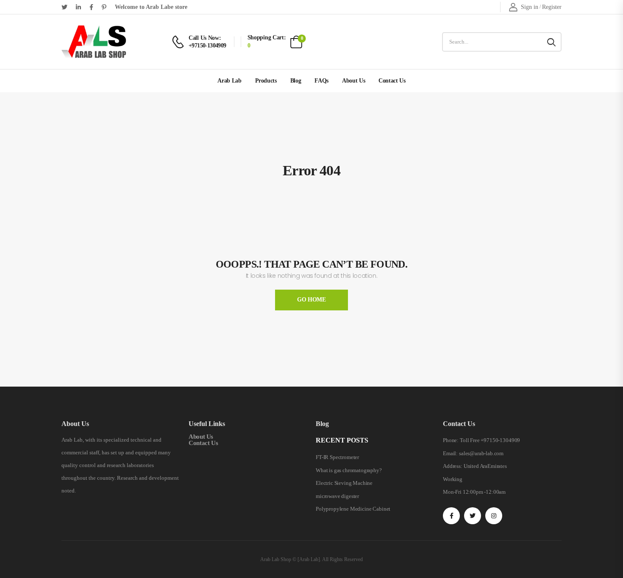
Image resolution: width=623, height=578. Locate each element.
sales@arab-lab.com (481, 453)
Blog (295, 80)
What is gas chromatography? (349, 470)
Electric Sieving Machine (344, 483)
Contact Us (392, 80)
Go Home (311, 299)
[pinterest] (104, 7)
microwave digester (337, 496)
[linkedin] (78, 7)
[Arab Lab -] (93, 41)
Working (452, 479)
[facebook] (91, 7)
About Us (353, 80)
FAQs (321, 80)
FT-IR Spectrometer (337, 457)
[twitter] (64, 7)
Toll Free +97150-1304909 (490, 440)
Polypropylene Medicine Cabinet (353, 509)
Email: (450, 453)
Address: (452, 466)
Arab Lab (229, 80)
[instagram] (493, 515)
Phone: (451, 440)
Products (266, 80)
